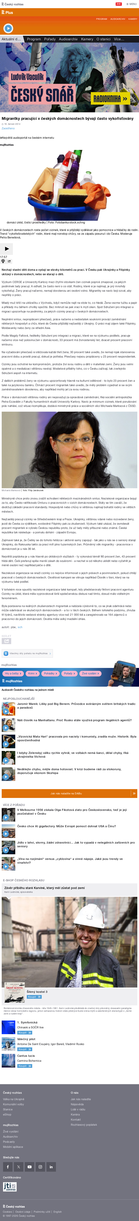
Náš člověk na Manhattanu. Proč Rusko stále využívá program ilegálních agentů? (74, 720)
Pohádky (49, 673)
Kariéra (75, 1114)
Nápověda (77, 1104)
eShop (7, 1114)
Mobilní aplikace (13, 1147)
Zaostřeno (8, 128)
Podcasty (9, 1141)
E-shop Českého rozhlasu (23, 880)
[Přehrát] (6, 249)
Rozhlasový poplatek (84, 1124)
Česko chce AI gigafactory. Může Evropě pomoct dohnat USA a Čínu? (66, 826)
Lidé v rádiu (78, 1109)
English (58, 1211)
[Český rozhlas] (12, 4)
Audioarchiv (118, 19)
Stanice (8, 1109)
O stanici (104, 39)
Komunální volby (13, 1104)
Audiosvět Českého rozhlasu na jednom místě (28, 690)
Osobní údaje (23, 1211)
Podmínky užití (42, 1211)
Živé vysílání (89, 673)
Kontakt (76, 1119)
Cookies (7, 1211)
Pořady (50, 39)
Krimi (31, 673)
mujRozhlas (9, 665)
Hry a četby (12, 673)
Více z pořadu (14, 805)
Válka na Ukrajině (13, 1099)
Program (101, 19)
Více (119, 39)
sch (20, 627)
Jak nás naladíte (81, 1099)
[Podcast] (3, 261)
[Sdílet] (9, 261)
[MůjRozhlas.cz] (7, 145)
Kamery (132, 19)
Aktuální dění (12, 39)
